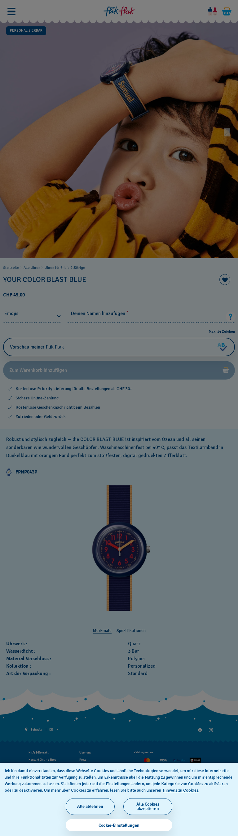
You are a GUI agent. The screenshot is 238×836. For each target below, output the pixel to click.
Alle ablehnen (90, 806)
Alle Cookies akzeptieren (148, 806)
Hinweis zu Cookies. (181, 790)
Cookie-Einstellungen (119, 825)
